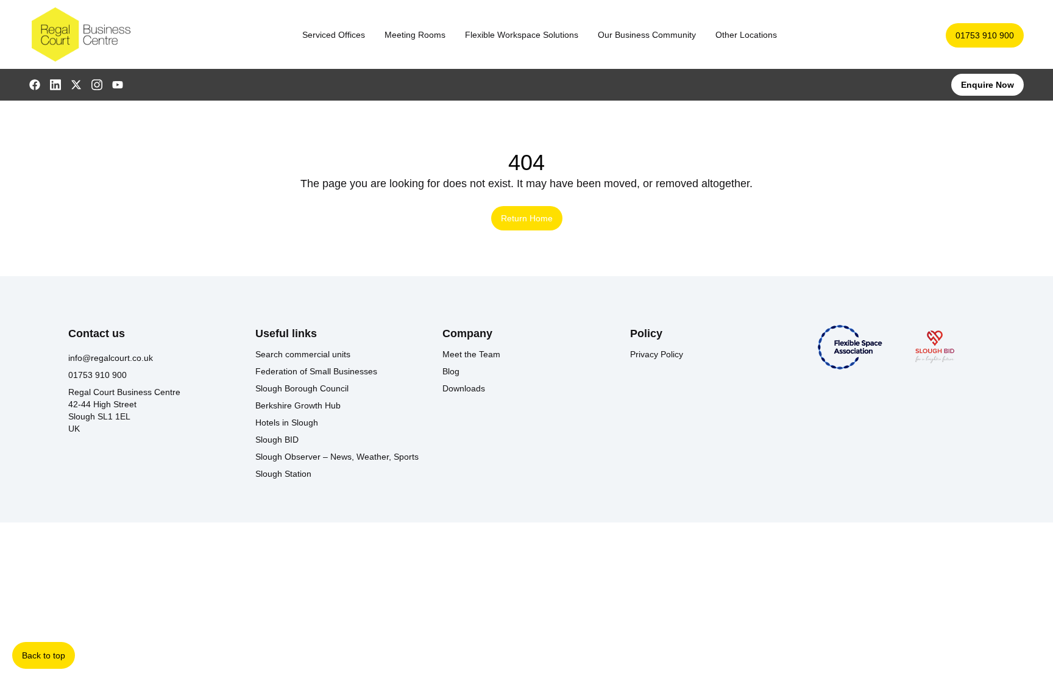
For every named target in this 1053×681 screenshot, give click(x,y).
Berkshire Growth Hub (298, 405)
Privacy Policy (656, 354)
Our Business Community (647, 35)
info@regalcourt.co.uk (110, 358)
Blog (450, 371)
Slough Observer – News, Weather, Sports (337, 457)
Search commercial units (302, 354)
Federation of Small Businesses (316, 371)
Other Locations (746, 35)
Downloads (463, 388)
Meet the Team (471, 354)
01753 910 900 (985, 35)
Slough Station (283, 474)
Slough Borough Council (302, 388)
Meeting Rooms (415, 35)
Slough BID (277, 439)
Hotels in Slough (286, 422)
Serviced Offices (333, 35)
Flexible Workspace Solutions (521, 35)
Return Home (527, 218)
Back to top (43, 655)
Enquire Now (987, 85)
